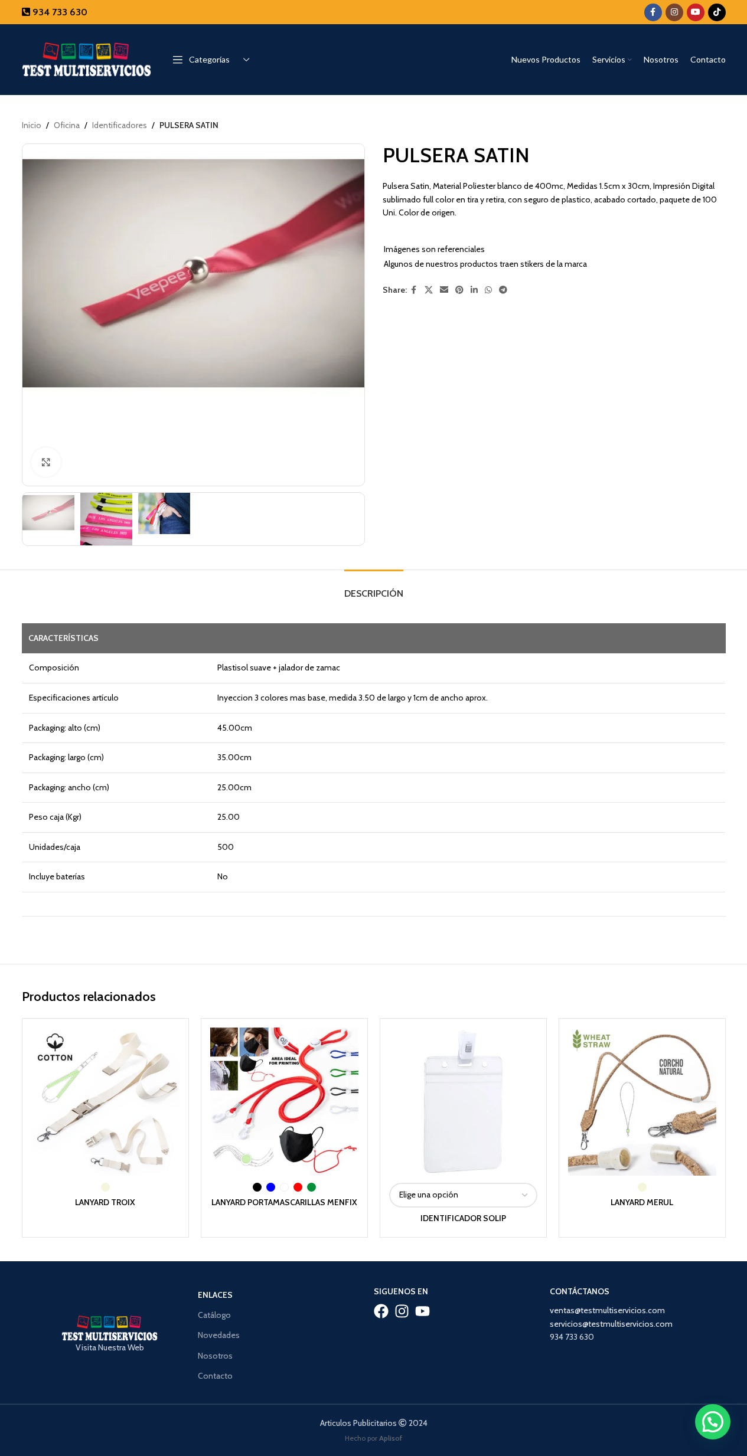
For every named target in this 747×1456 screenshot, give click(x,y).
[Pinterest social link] (459, 290)
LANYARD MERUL (642, 1202)
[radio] (105, 1187)
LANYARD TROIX (105, 1202)
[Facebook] (381, 1311)
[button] (712, 1421)
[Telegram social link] (503, 290)
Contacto (215, 1375)
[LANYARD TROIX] (105, 1102)
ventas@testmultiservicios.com (607, 1310)
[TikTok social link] (717, 12)
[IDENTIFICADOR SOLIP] (463, 1102)
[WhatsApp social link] (488, 290)
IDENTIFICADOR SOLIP (463, 1218)
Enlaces (215, 1295)
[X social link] (428, 290)
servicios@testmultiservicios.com (611, 1323)
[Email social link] (444, 290)
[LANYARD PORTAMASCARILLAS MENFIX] (284, 1102)
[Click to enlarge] (46, 462)
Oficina (67, 125)
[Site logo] (87, 58)
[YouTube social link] (695, 12)
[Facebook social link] (653, 12)
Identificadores (119, 125)
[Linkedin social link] (474, 290)
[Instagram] (401, 1311)
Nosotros (215, 1355)
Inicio (31, 125)
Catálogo (214, 1315)
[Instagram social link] (674, 12)
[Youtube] (422, 1311)
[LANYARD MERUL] (642, 1102)
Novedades (219, 1335)
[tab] (373, 588)
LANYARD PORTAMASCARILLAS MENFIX (284, 1202)
